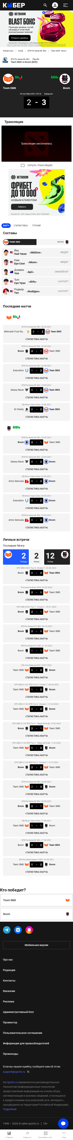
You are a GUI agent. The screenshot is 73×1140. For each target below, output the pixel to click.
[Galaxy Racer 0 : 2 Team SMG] (17, 77)
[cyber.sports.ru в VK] (18, 930)
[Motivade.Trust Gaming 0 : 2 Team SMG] (21, 77)
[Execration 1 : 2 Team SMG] (18, 78)
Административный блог (18, 1011)
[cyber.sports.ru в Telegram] (7, 930)
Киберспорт (8, 51)
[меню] (65, 5)
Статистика (21, 225)
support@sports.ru (14, 1071)
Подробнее (9, 1109)
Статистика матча (36, 339)
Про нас (8, 959)
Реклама (8, 1001)
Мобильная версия (36, 945)
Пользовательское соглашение (22, 1032)
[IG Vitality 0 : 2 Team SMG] (15, 77)
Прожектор (10, 1022)
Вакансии (9, 991)
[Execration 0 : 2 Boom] (53, 77)
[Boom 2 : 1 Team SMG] (20, 79)
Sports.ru (12, 1082)
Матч (6, 225)
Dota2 (20, 51)
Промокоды (10, 1053)
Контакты (9, 980)
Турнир (36, 225)
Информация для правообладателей (26, 1043)
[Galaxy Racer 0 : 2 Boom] (56, 77)
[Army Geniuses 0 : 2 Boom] (51, 77)
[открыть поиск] (45, 5)
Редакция (9, 970)
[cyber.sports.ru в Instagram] (29, 930)
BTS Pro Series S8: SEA (37, 51)
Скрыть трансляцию (40, 165)
